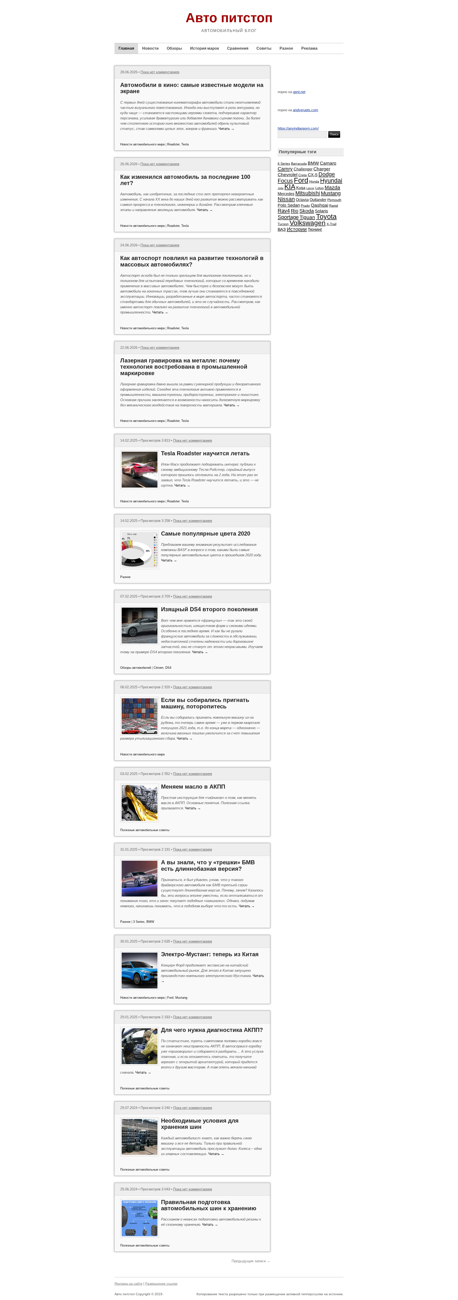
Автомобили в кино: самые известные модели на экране (191, 88)
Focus (285, 181)
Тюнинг (315, 229)
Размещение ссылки (161, 1283)
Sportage (288, 217)
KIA (289, 187)
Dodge (326, 174)
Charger (321, 168)
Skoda (306, 210)
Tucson (283, 224)
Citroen (158, 667)
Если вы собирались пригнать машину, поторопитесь (205, 703)
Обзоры (174, 48)
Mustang (181, 997)
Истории (297, 229)
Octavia (302, 199)
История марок (204, 48)
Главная (126, 48)
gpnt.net (299, 92)
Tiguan (307, 217)
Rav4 (284, 211)
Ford (170, 997)
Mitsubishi (307, 193)
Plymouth (334, 200)
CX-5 (312, 174)
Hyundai (331, 180)
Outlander (318, 199)
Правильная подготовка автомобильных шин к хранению (208, 1205)
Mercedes (286, 193)
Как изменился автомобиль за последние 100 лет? (185, 180)
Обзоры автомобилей (135, 667)
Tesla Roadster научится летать (205, 453)
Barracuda (299, 163)
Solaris (321, 211)
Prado (305, 205)
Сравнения (237, 48)
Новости (150, 48)
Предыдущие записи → (251, 1261)
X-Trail (331, 224)
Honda (314, 181)
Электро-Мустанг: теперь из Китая (210, 954)
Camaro (328, 163)
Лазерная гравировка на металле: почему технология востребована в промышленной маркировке (183, 366)
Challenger (303, 169)
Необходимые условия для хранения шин (200, 1123)
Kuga (300, 188)
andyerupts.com (305, 110)
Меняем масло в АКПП (193, 786)
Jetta (280, 188)
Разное (286, 48)
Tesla (185, 144)
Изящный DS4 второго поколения (209, 609)
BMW (150, 921)
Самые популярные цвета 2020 (205, 533)
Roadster (173, 144)
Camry (285, 168)
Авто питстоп (229, 17)
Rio (294, 210)
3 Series (139, 921)
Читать (226, 129)
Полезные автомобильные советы (144, 830)
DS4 (168, 667)
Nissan (286, 199)
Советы (263, 48)
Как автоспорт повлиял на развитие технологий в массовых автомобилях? (192, 261)
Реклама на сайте (128, 1283)
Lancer (310, 188)
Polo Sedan (289, 205)
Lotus (319, 188)
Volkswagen (308, 223)
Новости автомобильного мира (142, 144)
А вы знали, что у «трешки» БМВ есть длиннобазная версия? (208, 865)
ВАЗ (282, 229)
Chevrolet (287, 174)
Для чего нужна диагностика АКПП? (212, 1030)
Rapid (333, 205)
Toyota (326, 216)
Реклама (309, 48)
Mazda (332, 187)
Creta (302, 175)
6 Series (284, 163)
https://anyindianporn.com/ (298, 128)
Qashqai (319, 205)
